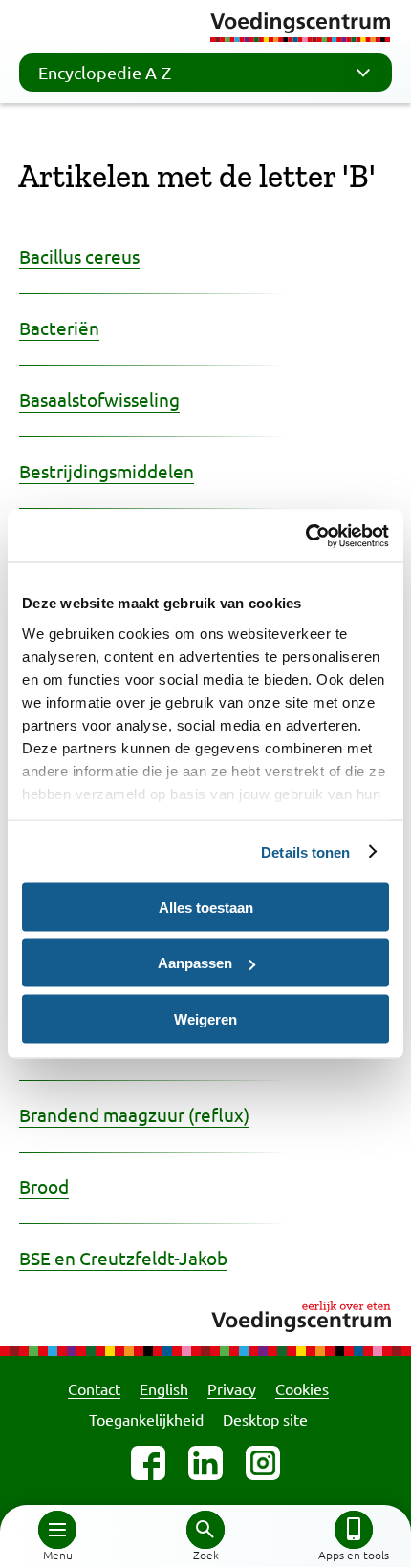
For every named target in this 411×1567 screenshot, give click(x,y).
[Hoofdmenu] (57, 1530)
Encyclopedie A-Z (104, 72)
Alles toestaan (206, 907)
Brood (44, 1186)
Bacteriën (59, 327)
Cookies (302, 1388)
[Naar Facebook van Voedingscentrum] (148, 1463)
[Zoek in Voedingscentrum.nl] (205, 1530)
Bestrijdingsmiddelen (106, 470)
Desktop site (265, 1419)
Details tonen (305, 851)
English (164, 1388)
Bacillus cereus (79, 255)
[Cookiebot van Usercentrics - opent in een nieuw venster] (305, 535)
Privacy (231, 1388)
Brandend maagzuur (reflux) (134, 1114)
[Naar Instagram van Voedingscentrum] (263, 1463)
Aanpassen (195, 963)
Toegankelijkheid (146, 1419)
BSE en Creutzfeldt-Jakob (123, 1257)
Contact (94, 1388)
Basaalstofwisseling (99, 399)
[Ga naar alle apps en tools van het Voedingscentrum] (354, 1530)
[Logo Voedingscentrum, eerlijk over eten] (205, 1313)
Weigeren (205, 1018)
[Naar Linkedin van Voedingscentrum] (205, 1463)
